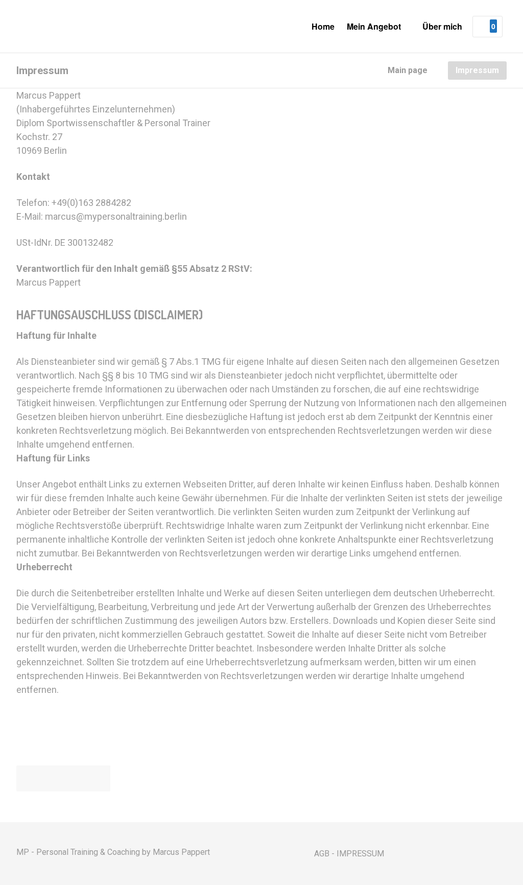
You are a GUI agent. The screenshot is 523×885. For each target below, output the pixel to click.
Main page (407, 70)
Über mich (442, 26)
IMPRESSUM (360, 853)
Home (323, 26)
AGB (321, 853)
